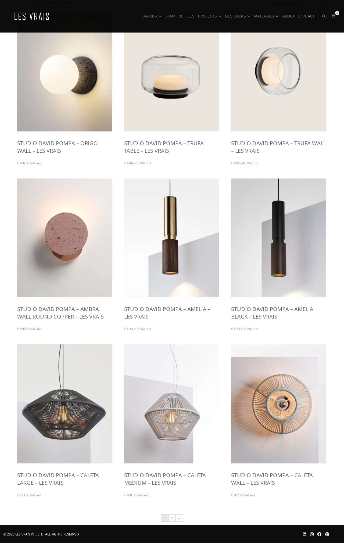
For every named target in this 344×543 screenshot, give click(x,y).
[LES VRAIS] (32, 16)
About (289, 16)
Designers (236, 16)
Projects (208, 16)
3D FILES (187, 16)
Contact (307, 16)
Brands (150, 16)
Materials (264, 16)
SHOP (170, 16)
